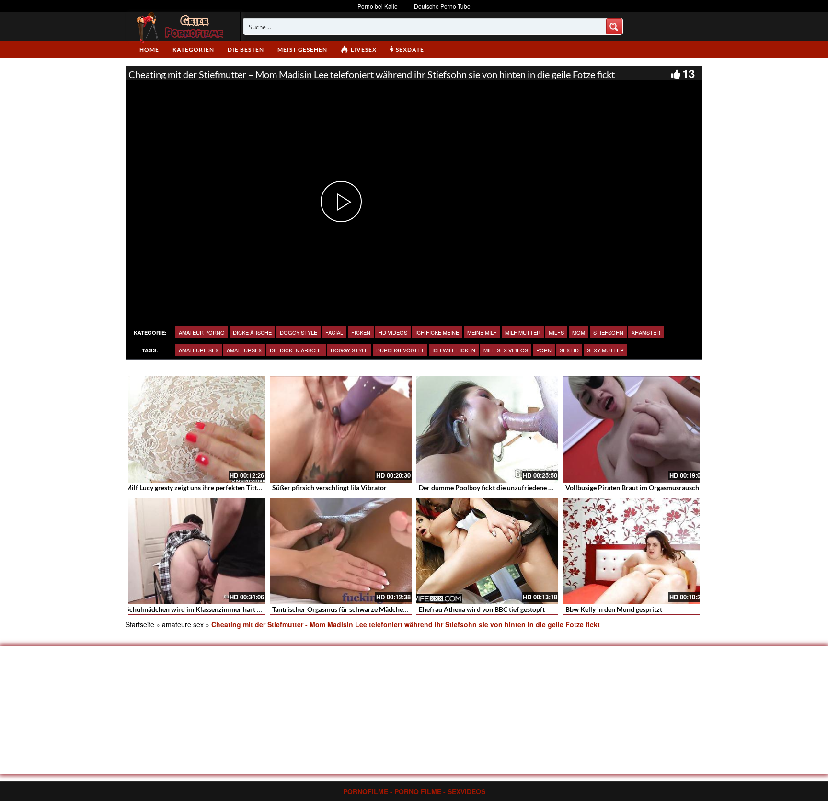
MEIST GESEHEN (302, 49)
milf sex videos (505, 350)
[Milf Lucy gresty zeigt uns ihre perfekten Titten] (194, 429)
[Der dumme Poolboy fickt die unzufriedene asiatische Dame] (487, 429)
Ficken (360, 332)
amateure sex (198, 350)
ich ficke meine (437, 332)
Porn (544, 350)
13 (688, 73)
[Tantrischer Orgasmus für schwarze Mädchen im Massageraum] (341, 551)
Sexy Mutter (605, 350)
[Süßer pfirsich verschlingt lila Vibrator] (341, 429)
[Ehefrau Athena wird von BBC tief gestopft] (487, 551)
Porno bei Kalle (377, 6)
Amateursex (244, 350)
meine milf (482, 332)
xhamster (646, 332)
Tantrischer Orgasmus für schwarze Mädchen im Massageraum (365, 609)
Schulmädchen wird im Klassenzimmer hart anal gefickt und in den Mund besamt (246, 609)
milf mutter (522, 332)
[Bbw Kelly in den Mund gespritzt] (634, 551)
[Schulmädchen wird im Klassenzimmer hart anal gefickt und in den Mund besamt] (194, 551)
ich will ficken (453, 350)
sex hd (569, 350)
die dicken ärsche (296, 350)
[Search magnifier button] (614, 26)
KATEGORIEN (193, 49)
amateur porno (202, 332)
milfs (556, 332)
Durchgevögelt (400, 350)
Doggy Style (298, 332)
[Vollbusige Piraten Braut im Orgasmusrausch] (634, 429)
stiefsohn (608, 332)
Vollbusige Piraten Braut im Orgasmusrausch (632, 488)
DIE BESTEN (246, 49)
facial (334, 332)
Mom (578, 332)
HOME (149, 49)
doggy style (349, 350)
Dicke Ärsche (252, 332)
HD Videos (393, 332)
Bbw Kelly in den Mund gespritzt (613, 609)
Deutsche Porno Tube (442, 6)
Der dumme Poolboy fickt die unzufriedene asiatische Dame (507, 488)
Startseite (140, 624)
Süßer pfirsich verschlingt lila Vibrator (329, 488)
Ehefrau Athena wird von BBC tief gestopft (482, 609)
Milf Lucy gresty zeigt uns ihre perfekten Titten (195, 488)
